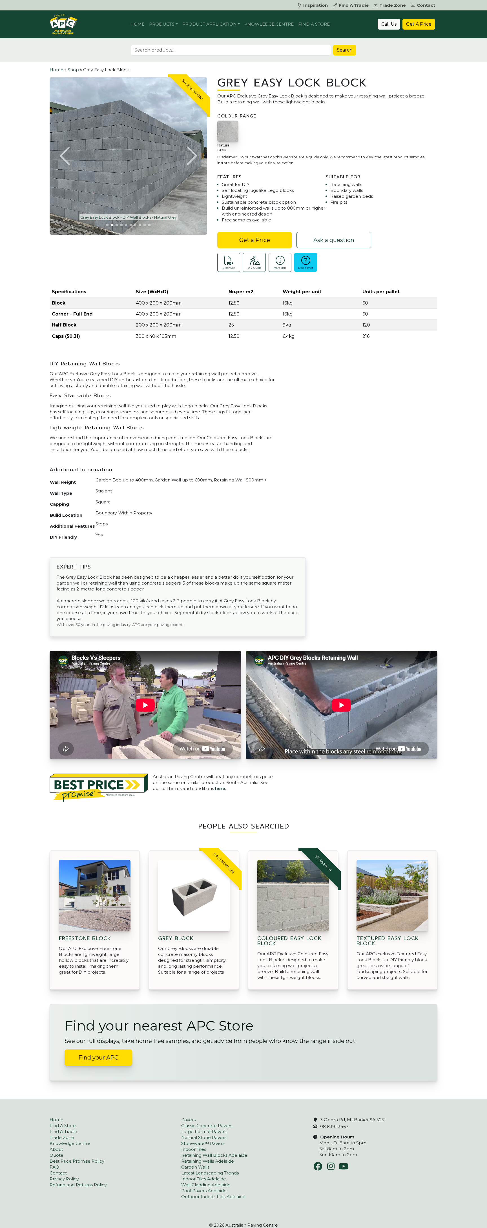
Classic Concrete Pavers (206, 1125)
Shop (73, 69)
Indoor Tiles (193, 1149)
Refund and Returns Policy (78, 1184)
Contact (426, 5)
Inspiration (315, 5)
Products (161, 24)
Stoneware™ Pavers (202, 1143)
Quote (56, 1155)
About (56, 1149)
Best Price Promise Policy (77, 1161)
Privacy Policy (64, 1179)
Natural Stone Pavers (203, 1137)
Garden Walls (195, 1167)
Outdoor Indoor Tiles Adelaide (213, 1196)
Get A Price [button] (418, 24)
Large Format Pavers (203, 1131)
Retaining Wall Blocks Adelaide (214, 1155)
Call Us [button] (389, 24)
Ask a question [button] (333, 240)
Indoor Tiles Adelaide (203, 1179)
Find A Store (314, 24)
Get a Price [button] (254, 240)
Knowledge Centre (269, 24)
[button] (66, 156)
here (220, 788)
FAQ (54, 1167)
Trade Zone (392, 5)
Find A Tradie (354, 5)
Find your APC (98, 1057)
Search (345, 50)
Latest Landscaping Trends (210, 1173)
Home (137, 24)
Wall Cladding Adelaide (206, 1184)
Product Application (209, 24)
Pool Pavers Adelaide (204, 1190)
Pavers (188, 1119)
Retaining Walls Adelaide (207, 1161)
